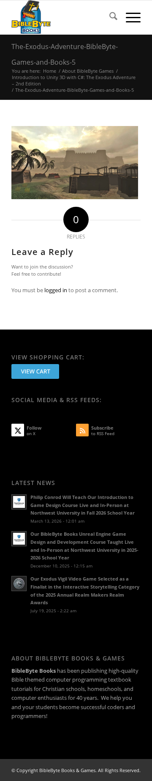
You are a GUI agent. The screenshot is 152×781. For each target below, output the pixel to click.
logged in (55, 290)
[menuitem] (109, 17)
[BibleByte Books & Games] (63, 17)
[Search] (109, 17)
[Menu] (129, 17)
